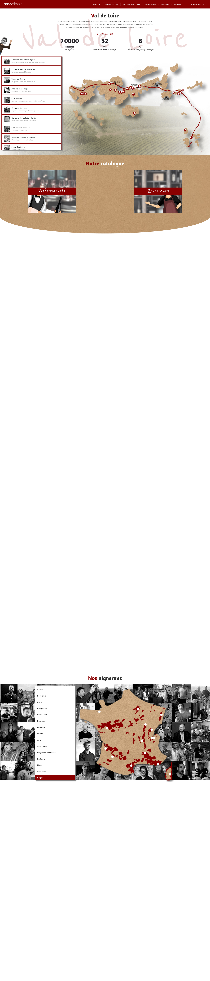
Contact (178, 4)
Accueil (96, 4)
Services (165, 4)
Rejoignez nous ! (196, 4)
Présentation (111, 4)
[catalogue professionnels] (52, 191)
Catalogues (150, 4)
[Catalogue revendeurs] (158, 191)
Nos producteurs (131, 4)
